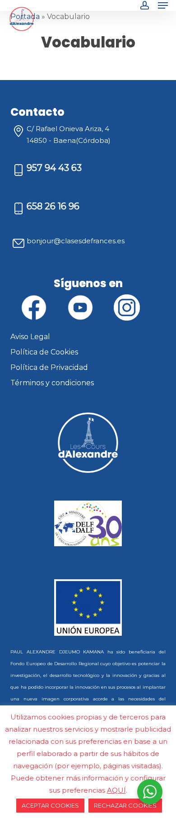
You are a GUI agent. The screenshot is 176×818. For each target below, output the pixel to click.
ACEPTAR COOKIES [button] (50, 805)
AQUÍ (116, 790)
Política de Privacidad (49, 367)
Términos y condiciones (52, 382)
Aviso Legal (30, 336)
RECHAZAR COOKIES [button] (125, 805)
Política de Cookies (44, 352)
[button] (163, 5)
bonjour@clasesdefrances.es (76, 240)
